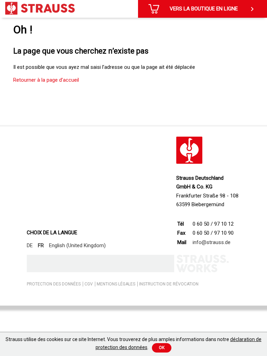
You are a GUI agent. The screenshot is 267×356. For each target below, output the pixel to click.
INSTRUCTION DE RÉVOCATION (169, 284)
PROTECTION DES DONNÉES (54, 284)
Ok (161, 347)
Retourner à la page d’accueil (46, 80)
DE (30, 245)
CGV (88, 284)
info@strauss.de (211, 242)
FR (41, 245)
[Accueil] (40, 8)
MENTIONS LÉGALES (116, 284)
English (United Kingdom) (77, 245)
